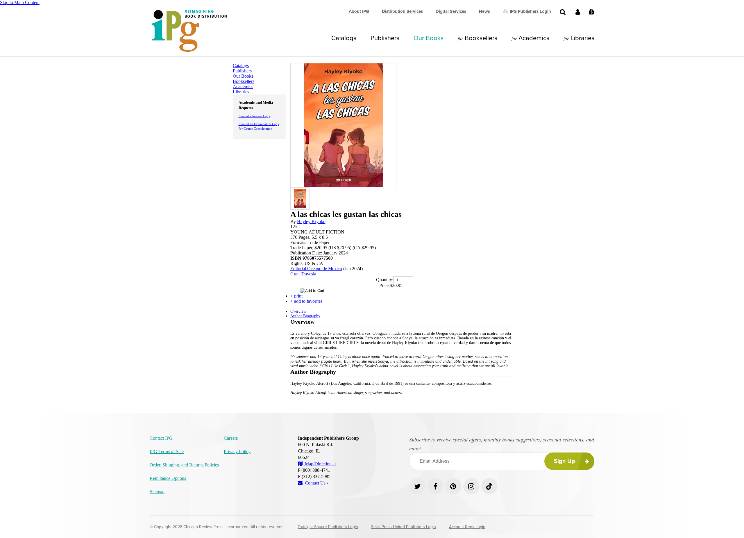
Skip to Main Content (20, 2)
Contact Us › (316, 482)
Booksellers (481, 38)
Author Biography (305, 316)
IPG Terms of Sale (167, 451)
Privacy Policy (237, 451)
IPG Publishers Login (530, 11)
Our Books (428, 38)
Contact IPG (161, 438)
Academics (533, 38)
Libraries (582, 38)
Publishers (385, 38)
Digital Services (451, 11)
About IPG (359, 11)
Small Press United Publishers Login (403, 526)
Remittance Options (168, 478)
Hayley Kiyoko (311, 221)
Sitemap (157, 491)
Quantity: (384, 279)
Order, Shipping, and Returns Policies (184, 464)
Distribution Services (402, 11)
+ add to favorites (306, 301)
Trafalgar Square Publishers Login (328, 526)
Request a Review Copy (254, 116)
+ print (296, 295)
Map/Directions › (320, 463)
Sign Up (564, 461)
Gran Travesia (303, 273)
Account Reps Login (467, 526)
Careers (231, 438)
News (484, 11)
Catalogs (343, 38)
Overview (298, 311)
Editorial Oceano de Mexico (316, 268)
